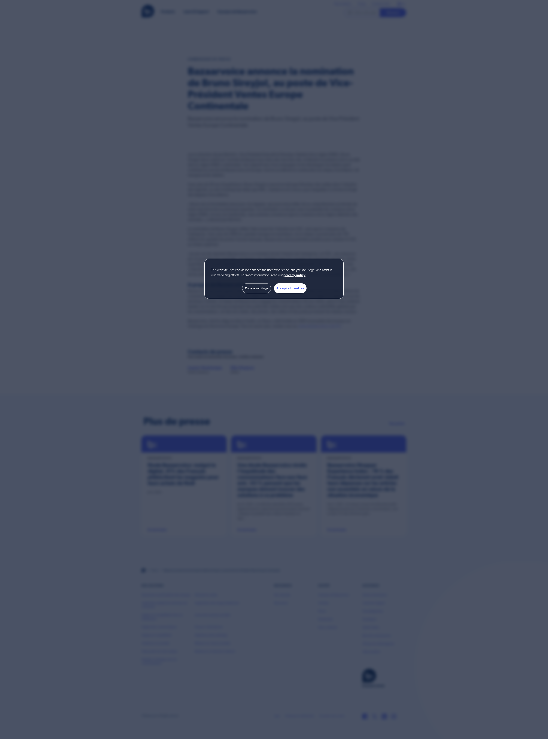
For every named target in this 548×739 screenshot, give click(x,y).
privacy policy (294, 275)
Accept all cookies (290, 288)
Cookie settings (256, 288)
